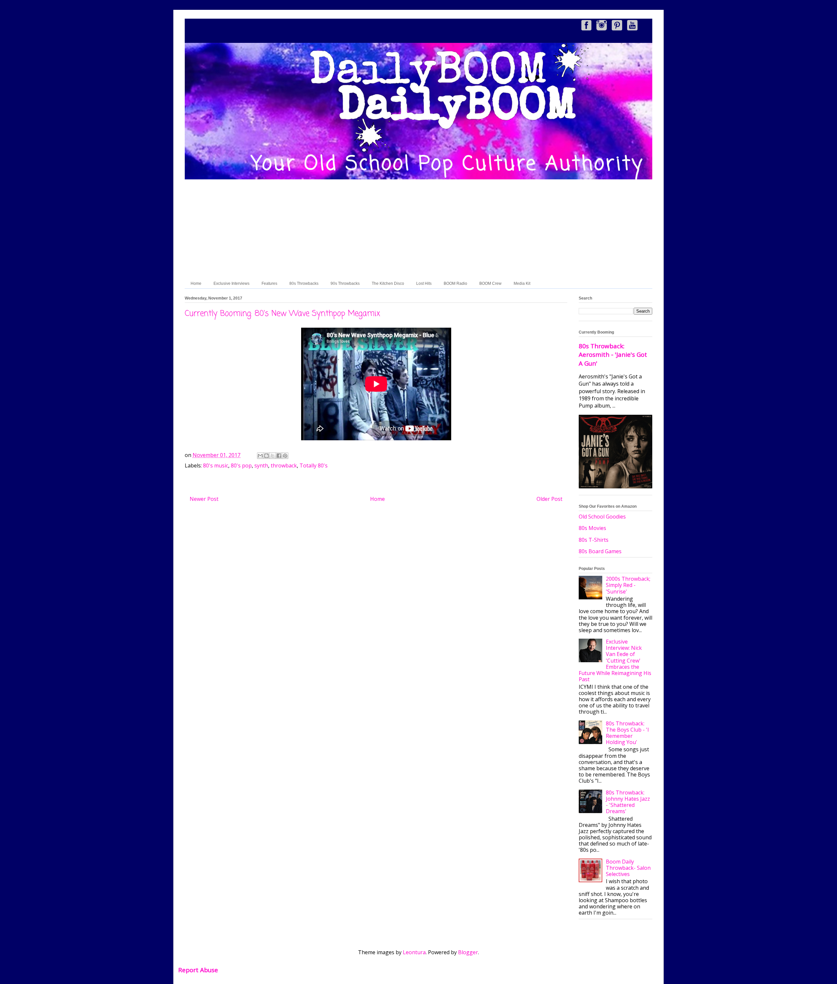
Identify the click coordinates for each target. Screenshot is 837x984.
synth (261, 465)
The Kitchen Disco (388, 283)
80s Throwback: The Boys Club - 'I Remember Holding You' (627, 733)
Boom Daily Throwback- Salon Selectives (628, 868)
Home (196, 283)
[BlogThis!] (266, 455)
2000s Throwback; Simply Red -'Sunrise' (628, 585)
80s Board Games (600, 551)
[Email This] (260, 455)
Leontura (414, 952)
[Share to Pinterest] (285, 455)
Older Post (549, 498)
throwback (284, 465)
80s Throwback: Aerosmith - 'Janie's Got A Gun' (613, 354)
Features (269, 283)
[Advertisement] (418, 229)
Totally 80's (313, 465)
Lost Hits (424, 283)
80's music (215, 465)
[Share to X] (272, 455)
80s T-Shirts (593, 539)
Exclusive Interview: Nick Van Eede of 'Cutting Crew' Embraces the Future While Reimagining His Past (615, 660)
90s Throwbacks (345, 283)
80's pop (241, 465)
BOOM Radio (455, 283)
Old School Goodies (602, 516)
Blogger (468, 952)
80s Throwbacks (303, 283)
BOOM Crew (490, 283)
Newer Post (204, 498)
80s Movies (592, 528)
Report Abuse (198, 970)
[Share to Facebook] (279, 455)
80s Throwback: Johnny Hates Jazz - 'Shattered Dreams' (628, 802)
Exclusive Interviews (231, 283)
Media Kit (522, 283)
